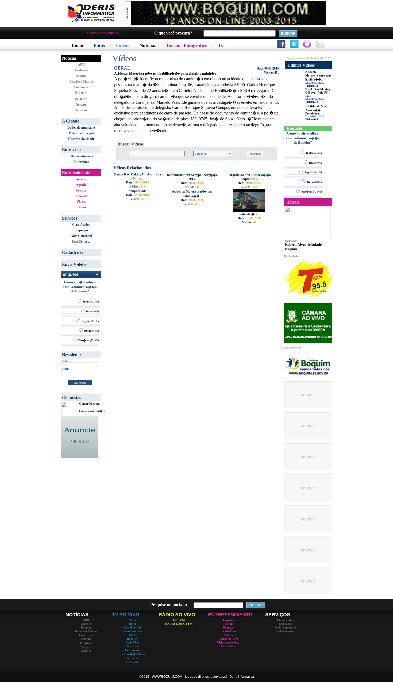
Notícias (69, 58)
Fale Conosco (81, 241)
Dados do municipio (81, 127)
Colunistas (71, 397)
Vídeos (81, 202)
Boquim (81, 76)
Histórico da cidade (81, 139)
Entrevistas (81, 162)
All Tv (132, 620)
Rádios (81, 207)
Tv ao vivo (81, 196)
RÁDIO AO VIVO (177, 614)
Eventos (81, 190)
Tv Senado (132, 662)
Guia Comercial (81, 236)
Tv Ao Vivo (228, 631)
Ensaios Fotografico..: (102, 33)
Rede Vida (132, 642)
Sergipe (81, 104)
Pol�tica (81, 99)
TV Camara (132, 650)
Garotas (81, 179)
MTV (132, 635)
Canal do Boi (132, 627)
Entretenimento (76, 172)
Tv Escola (132, 658)
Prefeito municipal (81, 133)
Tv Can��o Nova (132, 654)
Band (132, 623)
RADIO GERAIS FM (178, 623)
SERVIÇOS (277, 614)
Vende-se (81, 110)
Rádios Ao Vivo (228, 638)
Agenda (81, 185)
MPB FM (179, 620)
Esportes (81, 93)
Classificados (81, 225)
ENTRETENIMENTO (230, 614)
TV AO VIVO (125, 614)
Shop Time (132, 646)
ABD (81, 65)
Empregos (81, 230)
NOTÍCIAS (77, 614)
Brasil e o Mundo (81, 81)
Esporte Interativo (132, 631)
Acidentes (81, 70)
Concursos (81, 87)
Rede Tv (132, 638)
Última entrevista (81, 156)
